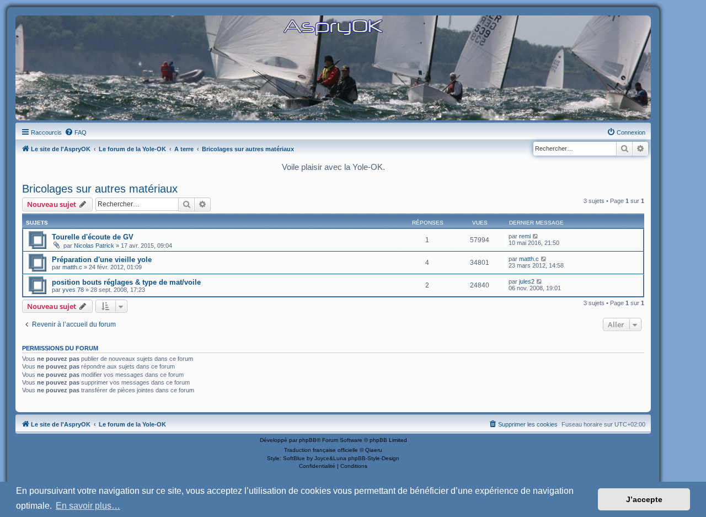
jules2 (526, 281)
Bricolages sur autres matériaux (100, 189)
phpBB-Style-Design (373, 458)
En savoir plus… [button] (88, 505)
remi (525, 236)
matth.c (72, 267)
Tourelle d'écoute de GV (92, 237)
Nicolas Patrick (94, 245)
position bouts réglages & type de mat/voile (126, 282)
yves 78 (73, 289)
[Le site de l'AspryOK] (333, 26)
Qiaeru (373, 450)
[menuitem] (76, 132)
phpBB (308, 440)
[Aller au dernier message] (535, 236)
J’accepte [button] (644, 499)
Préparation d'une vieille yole (102, 259)
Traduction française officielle (321, 450)
